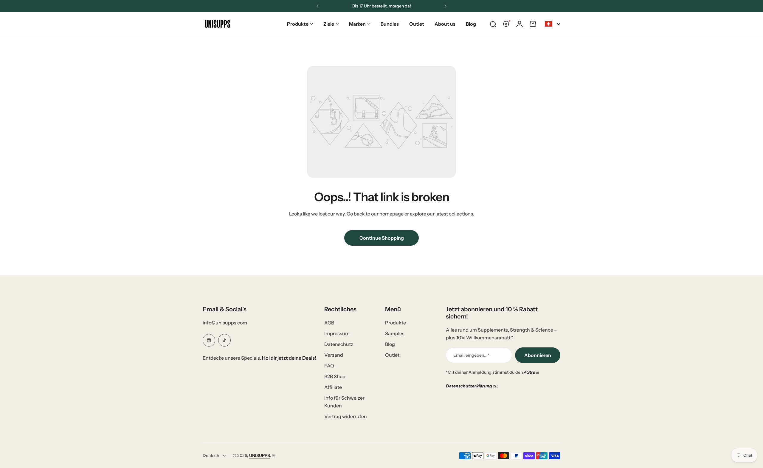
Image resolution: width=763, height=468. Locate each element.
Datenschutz (338, 344)
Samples (394, 333)
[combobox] (552, 24)
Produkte (297, 24)
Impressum (337, 333)
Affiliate (333, 387)
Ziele (328, 24)
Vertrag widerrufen (345, 416)
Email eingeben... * (471, 355)
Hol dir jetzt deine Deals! (289, 358)
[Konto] (519, 23)
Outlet (392, 355)
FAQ (329, 366)
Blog (390, 344)
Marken (357, 24)
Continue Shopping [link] (381, 238)
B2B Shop (334, 376)
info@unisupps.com (225, 323)
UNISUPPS (259, 455)
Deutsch (211, 455)
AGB (329, 323)
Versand (333, 355)
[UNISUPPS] (217, 24)
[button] (317, 6)
